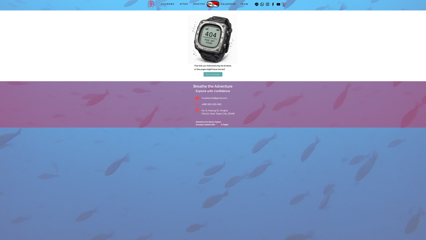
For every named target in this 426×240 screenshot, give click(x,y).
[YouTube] (278, 4)
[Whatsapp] (262, 4)
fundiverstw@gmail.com (214, 98)
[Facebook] (273, 4)
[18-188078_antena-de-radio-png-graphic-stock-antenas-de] (284, 4)
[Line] (256, 4)
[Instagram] (267, 4)
